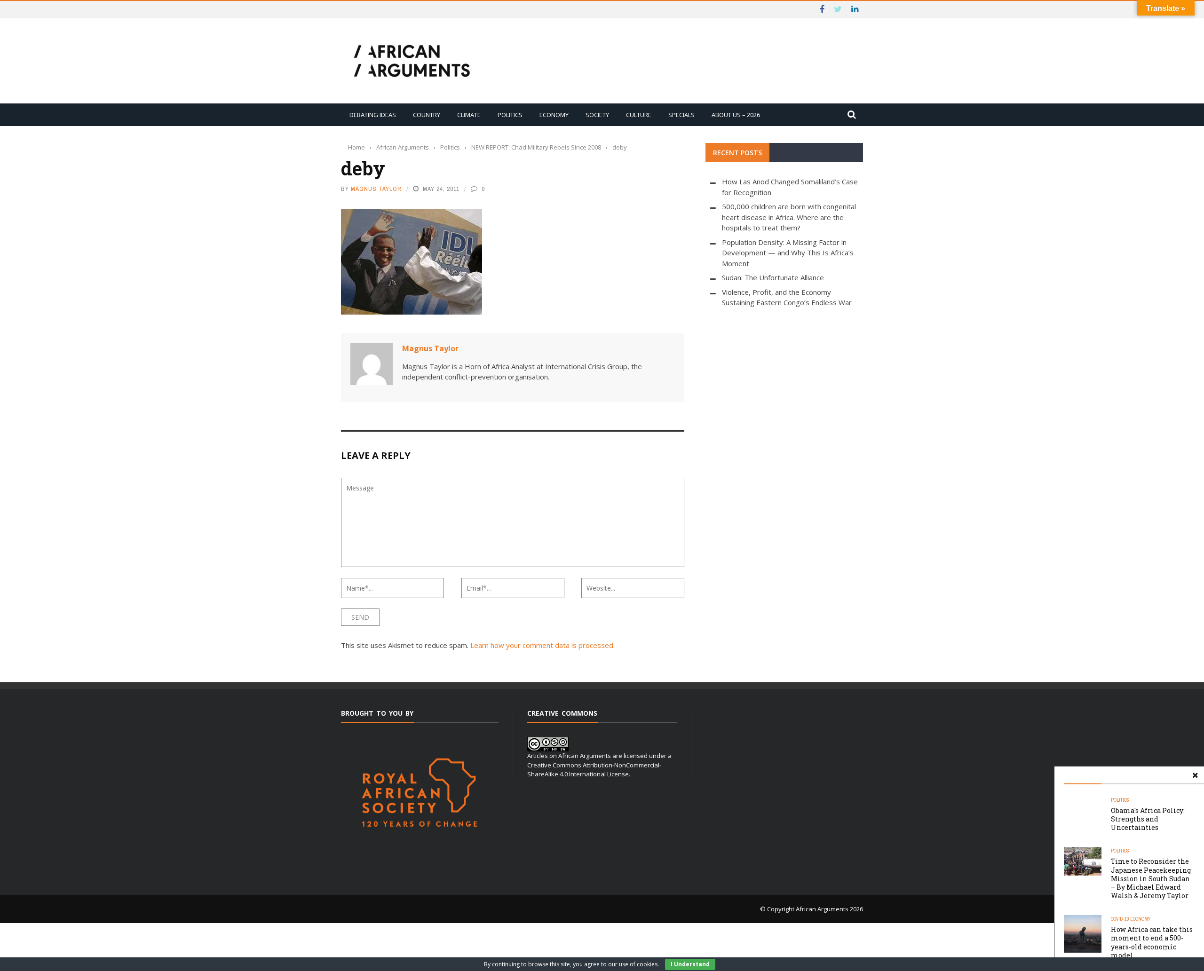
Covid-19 (1120, 919)
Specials (681, 115)
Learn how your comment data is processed (541, 645)
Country (426, 115)
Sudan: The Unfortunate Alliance (773, 277)
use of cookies (638, 964)
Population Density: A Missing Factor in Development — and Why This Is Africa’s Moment (788, 252)
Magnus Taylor (376, 189)
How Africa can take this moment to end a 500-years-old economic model (1152, 942)
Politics (510, 115)
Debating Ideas (372, 115)
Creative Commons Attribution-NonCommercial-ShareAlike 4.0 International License (594, 770)
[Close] (1195, 775)
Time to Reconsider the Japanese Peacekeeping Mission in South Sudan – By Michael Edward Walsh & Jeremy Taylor (1151, 878)
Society (597, 115)
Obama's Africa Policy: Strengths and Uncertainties (1148, 819)
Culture (638, 115)
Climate (469, 115)
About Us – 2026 (736, 115)
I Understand (690, 964)
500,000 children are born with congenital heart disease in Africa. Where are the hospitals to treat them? (789, 217)
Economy (554, 115)
